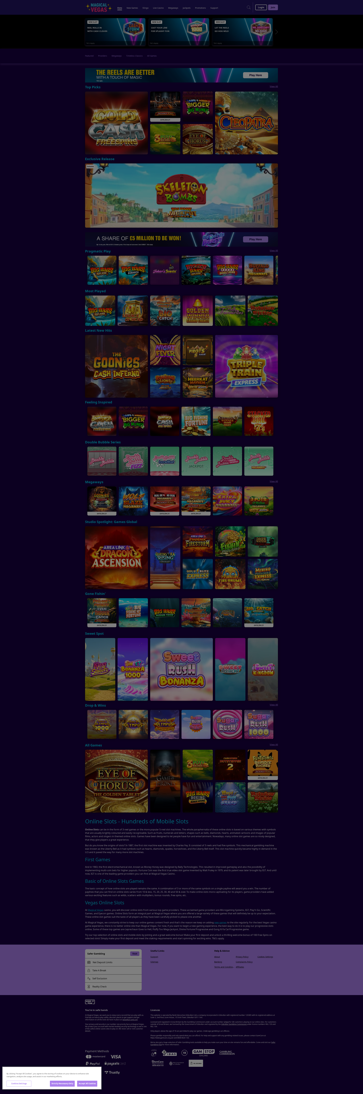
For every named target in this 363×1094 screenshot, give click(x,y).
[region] (52, 1078)
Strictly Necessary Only (62, 1083)
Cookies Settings (19, 1083)
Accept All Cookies (87, 1083)
